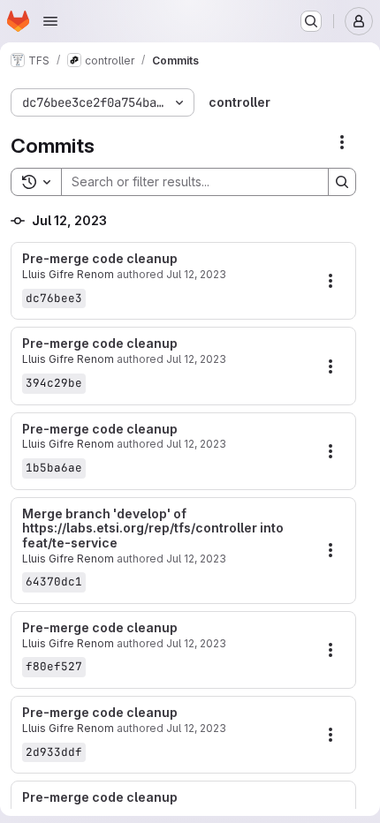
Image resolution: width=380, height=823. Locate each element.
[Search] (342, 182)
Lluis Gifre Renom (68, 274)
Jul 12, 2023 (196, 274)
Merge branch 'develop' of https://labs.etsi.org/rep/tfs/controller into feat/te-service (153, 529)
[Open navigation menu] (50, 21)
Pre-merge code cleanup (100, 259)
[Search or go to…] (311, 21)
